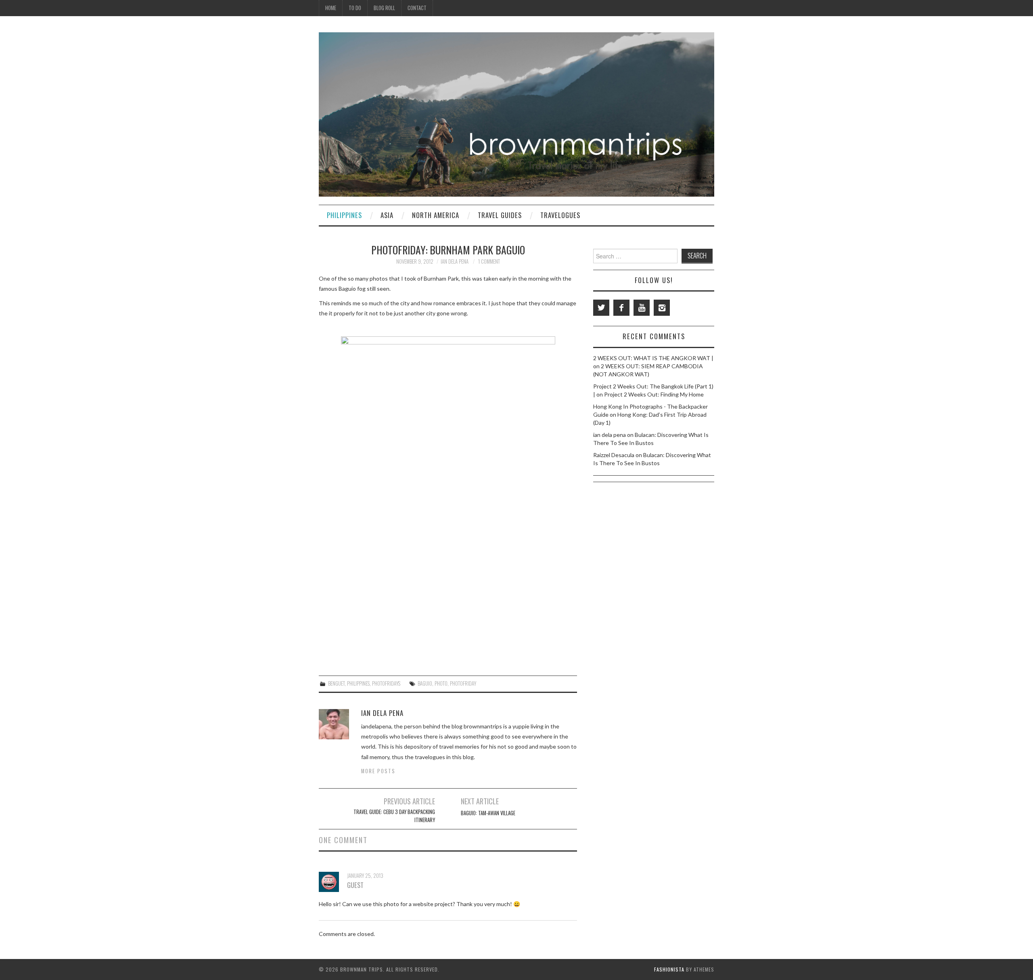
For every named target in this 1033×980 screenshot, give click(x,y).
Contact (417, 8)
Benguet (336, 683)
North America (435, 215)
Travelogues (560, 215)
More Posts (378, 771)
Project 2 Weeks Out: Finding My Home (654, 394)
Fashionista (669, 969)
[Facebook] (621, 308)
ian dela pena (454, 261)
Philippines (344, 215)
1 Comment (489, 261)
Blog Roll (384, 8)
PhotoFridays (386, 683)
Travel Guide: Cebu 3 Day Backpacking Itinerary (394, 816)
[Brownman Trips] (516, 113)
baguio (425, 683)
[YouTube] (642, 308)
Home (330, 8)
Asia (387, 215)
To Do (355, 8)
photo (441, 683)
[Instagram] (662, 308)
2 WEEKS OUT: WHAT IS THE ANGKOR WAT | (653, 358)
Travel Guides (500, 215)
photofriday (463, 683)
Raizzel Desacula (613, 454)
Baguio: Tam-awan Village (488, 813)
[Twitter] (601, 308)
